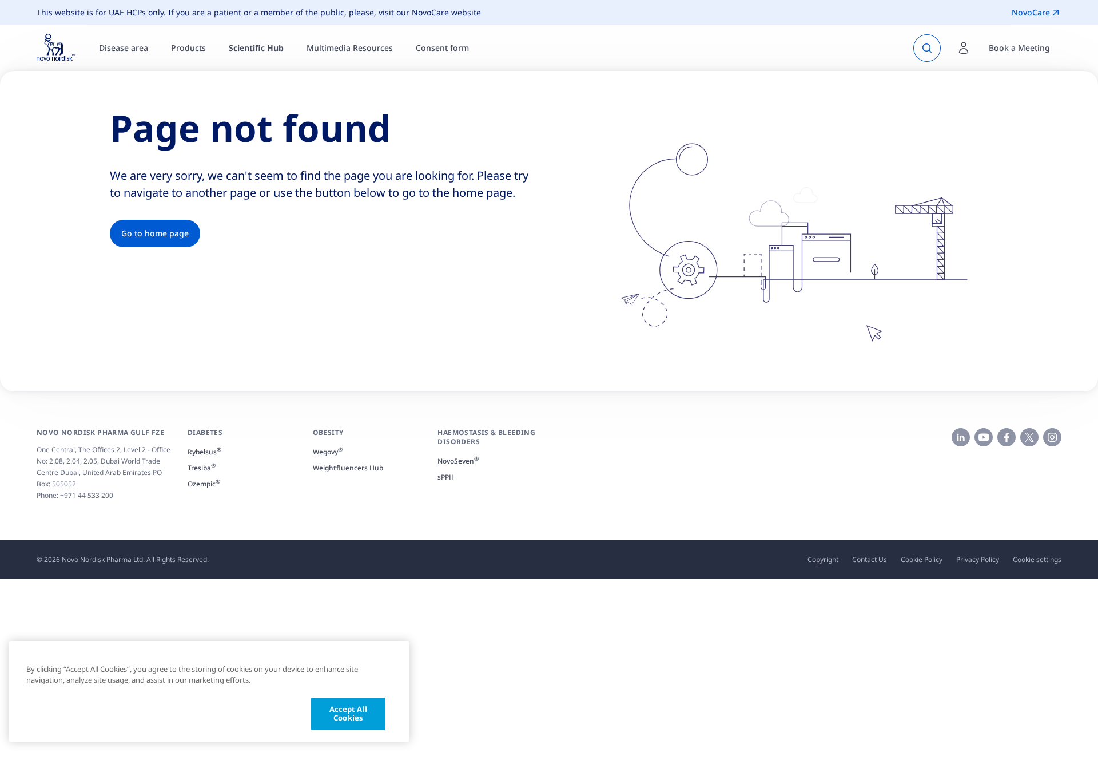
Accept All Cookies (348, 713)
